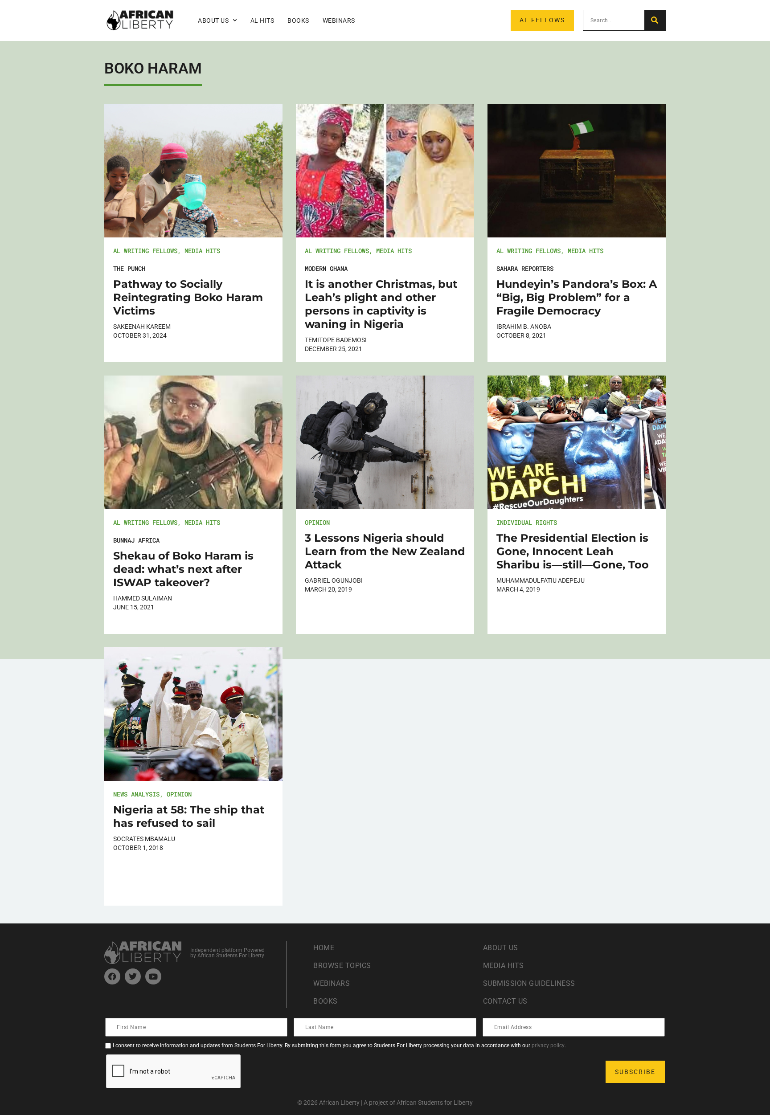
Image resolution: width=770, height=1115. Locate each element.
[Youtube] (153, 976)
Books (298, 20)
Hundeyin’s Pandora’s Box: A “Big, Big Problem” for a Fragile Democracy (576, 297)
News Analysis (136, 794)
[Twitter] (133, 976)
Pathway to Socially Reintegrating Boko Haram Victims (188, 297)
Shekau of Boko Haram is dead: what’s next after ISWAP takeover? (183, 569)
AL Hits (262, 20)
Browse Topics (342, 965)
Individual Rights (526, 522)
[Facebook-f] (112, 976)
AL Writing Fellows (145, 250)
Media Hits (202, 250)
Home (323, 947)
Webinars (339, 20)
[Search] (654, 20)
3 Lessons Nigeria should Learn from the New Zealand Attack (385, 551)
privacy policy (548, 1045)
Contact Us (505, 1001)
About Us (500, 947)
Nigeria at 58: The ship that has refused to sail (188, 816)
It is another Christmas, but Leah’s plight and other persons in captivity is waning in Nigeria (381, 304)
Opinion (317, 522)
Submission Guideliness (529, 983)
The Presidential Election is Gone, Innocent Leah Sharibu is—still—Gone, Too (572, 551)
